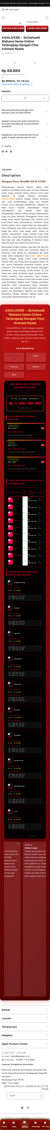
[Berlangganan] (40, 1096)
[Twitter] (7, 152)
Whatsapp (36, 1126)
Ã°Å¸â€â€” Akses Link (14, 357)
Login (14, 1126)
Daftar (25, 1127)
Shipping (5, 74)
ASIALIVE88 (20, 1118)
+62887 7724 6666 (25, 1060)
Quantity (6, 91)
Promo (4, 1126)
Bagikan (8, 146)
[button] (3, 18)
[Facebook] (3, 152)
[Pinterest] (11, 152)
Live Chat (45, 1126)
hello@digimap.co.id (20, 1056)
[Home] (31, 17)
